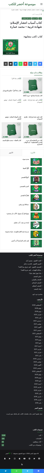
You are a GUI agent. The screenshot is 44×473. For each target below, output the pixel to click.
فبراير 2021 (37, 352)
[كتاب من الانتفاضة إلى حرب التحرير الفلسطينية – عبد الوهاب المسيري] (32, 130)
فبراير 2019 (37, 400)
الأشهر (11, 153)
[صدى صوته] (36, 162)
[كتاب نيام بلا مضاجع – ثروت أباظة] (32, 85)
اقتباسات (38, 438)
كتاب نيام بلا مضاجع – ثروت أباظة (32, 95)
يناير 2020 (38, 393)
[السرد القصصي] (36, 189)
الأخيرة (33, 153)
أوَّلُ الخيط (26, 168)
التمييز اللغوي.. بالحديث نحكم (32, 264)
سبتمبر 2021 (37, 330)
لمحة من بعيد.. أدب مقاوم (21, 222)
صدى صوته (26, 159)
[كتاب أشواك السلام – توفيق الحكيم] (11, 107)
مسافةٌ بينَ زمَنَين (24, 204)
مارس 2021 (37, 349)
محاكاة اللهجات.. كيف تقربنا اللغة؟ (31, 270)
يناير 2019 (38, 403)
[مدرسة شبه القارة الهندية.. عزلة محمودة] (36, 234)
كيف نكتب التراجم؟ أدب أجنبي (20, 241)
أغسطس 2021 (36, 333)
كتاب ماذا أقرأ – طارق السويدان (12, 90)
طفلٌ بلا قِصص (25, 195)
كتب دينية (35, 18)
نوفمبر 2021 (37, 324)
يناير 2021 (38, 355)
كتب (33, 14)
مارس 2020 (37, 387)
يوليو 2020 (38, 374)
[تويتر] (35, 64)
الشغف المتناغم (36, 283)
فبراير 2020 (37, 390)
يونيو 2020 (38, 377)
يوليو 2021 (38, 336)
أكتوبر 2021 (37, 327)
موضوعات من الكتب (35, 445)
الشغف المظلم (36, 286)
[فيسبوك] (40, 64)
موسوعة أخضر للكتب (35, 255)
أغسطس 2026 (36, 305)
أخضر (7, 453)
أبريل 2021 (37, 346)
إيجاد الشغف (37, 289)
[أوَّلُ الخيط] (36, 171)
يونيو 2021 (38, 340)
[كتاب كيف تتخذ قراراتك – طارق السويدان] (32, 107)
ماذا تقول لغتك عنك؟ (35, 273)
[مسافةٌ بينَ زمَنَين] (36, 207)
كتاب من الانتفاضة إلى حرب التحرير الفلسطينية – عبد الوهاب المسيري (33, 142)
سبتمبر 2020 (37, 368)
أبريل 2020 (37, 384)
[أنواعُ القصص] (36, 180)
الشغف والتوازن (36, 279)
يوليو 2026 (38, 308)
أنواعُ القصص (25, 177)
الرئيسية (38, 14)
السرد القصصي (24, 186)
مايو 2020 (38, 381)
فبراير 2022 (37, 314)
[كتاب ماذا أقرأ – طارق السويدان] (11, 83)
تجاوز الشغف (37, 276)
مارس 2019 (37, 396)
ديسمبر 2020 (37, 359)
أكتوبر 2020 (37, 365)
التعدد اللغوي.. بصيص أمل (33, 260)
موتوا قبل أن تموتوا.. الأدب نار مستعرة (18, 213)
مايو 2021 (38, 343)
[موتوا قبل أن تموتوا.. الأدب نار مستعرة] (36, 216)
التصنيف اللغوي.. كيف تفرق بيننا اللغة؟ (29, 267)
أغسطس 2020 (36, 371)
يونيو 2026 (38, 311)
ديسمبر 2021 (37, 321)
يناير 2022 (38, 317)
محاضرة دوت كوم (37, 294)
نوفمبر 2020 (37, 362)
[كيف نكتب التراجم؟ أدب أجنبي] (36, 243)
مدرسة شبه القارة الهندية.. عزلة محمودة (17, 231)
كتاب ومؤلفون (37, 442)
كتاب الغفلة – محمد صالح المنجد (12, 140)
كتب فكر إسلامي (26, 18)
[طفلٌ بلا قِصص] (36, 198)
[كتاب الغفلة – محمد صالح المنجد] (11, 130)
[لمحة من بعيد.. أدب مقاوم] (36, 225)
